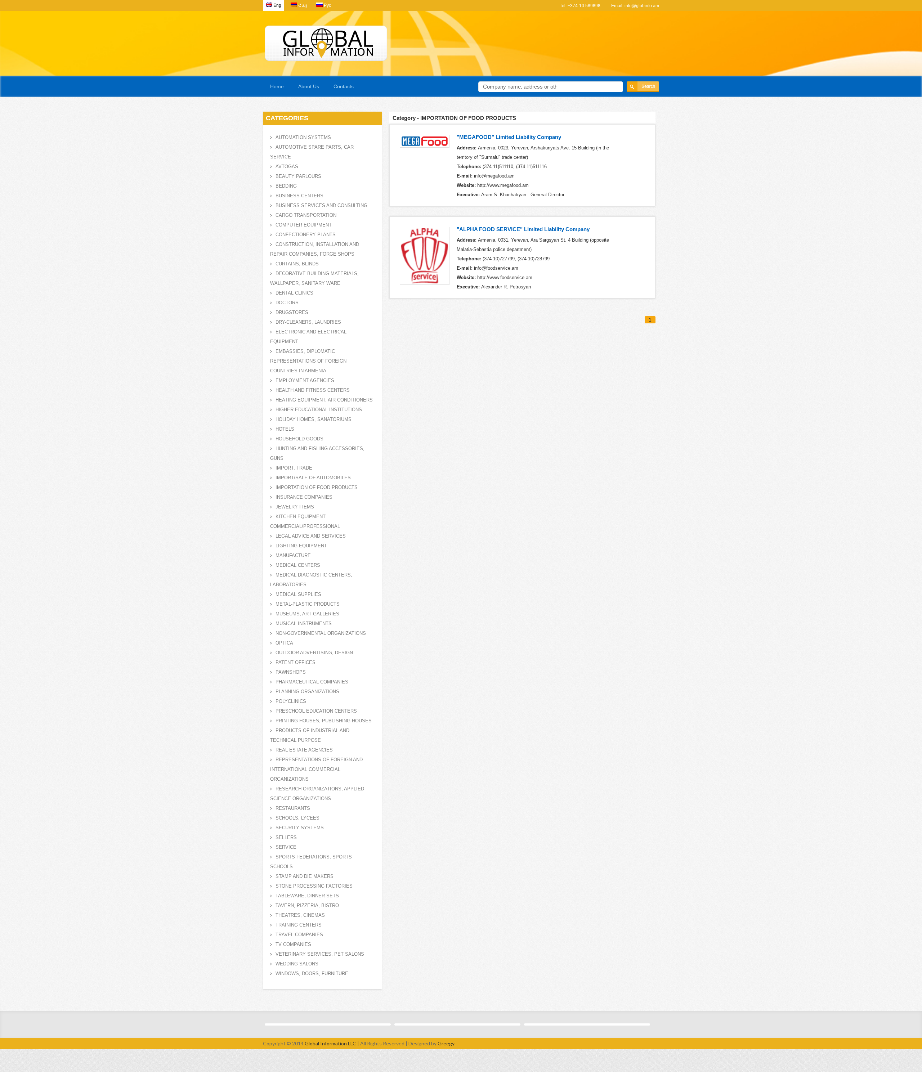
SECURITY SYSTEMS (300, 827)
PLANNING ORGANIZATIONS (307, 691)
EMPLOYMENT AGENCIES (305, 380)
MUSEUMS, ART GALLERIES (307, 613)
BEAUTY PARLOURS (298, 176)
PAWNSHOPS (291, 672)
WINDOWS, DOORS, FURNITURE (312, 973)
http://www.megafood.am (503, 185)
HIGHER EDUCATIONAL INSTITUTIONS (319, 409)
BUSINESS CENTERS (299, 195)
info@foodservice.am (496, 268)
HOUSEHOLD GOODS (299, 438)
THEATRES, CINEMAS (300, 915)
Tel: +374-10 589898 (580, 5)
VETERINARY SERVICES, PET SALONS (320, 954)
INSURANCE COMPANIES (304, 497)
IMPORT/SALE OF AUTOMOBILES (313, 477)
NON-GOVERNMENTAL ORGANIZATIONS (321, 633)
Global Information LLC (330, 1043)
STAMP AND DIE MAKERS (305, 876)
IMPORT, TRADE (294, 468)
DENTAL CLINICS (294, 293)
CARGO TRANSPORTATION (306, 215)
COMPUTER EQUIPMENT (304, 225)
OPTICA (284, 643)
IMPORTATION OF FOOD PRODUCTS (317, 487)
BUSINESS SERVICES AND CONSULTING (321, 205)
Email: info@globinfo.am (635, 5)
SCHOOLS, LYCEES (297, 818)
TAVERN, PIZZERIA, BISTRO (307, 905)
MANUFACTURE (293, 555)
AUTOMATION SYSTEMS (303, 137)
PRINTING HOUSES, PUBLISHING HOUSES (324, 720)
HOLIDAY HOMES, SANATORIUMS (314, 419)
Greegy (446, 1043)
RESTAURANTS (293, 808)
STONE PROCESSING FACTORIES (314, 886)
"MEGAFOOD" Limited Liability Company (509, 137)
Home (277, 86)
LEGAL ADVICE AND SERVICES (311, 536)
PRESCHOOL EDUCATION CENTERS (316, 711)
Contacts (344, 86)
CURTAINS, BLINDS (297, 263)
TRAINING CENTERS (299, 925)
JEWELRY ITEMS (295, 507)
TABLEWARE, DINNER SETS (307, 895)
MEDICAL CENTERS (298, 565)
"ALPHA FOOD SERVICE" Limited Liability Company (523, 229)
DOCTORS (287, 302)
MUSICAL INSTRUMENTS (304, 623)
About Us (308, 86)
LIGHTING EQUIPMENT (301, 545)
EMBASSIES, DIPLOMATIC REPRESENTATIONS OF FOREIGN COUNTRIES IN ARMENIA (308, 361)
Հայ (302, 5)
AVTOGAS (287, 166)
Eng (277, 5)
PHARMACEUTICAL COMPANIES (312, 682)
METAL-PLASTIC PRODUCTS (308, 604)
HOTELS (285, 429)
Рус (327, 5)
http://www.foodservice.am (504, 277)
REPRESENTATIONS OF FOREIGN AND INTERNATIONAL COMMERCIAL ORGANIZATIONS (316, 769)
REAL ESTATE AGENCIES (304, 750)
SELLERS (286, 837)
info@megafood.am (494, 176)
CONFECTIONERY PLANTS (306, 234)
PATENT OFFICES (295, 662)
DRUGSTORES (292, 312)
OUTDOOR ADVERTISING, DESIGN (314, 652)
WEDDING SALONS (297, 963)
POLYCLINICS (291, 701)
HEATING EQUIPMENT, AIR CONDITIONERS (324, 400)
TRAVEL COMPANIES (299, 934)
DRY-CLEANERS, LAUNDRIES (308, 322)
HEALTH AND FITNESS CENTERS (313, 390)
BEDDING (286, 186)
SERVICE (286, 847)
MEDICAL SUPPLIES (298, 594)
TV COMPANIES (293, 944)
